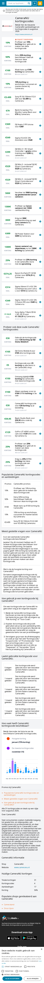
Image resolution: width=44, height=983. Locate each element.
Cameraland (9, 904)
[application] (22, 768)
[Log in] (40, 3)
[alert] (22, 965)
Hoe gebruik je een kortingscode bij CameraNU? (19, 803)
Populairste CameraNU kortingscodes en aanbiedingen (21, 794)
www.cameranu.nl (22, 867)
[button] (22, 974)
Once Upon (9, 908)
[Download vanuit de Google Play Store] (29, 938)
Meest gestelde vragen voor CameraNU (21, 799)
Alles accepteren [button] (12, 979)
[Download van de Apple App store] (13, 938)
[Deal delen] (34, 3)
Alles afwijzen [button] (33, 979)
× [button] (41, 949)
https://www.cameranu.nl (23, 34)
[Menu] (3, 3)
